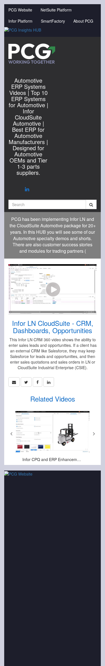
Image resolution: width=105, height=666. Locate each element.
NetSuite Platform (56, 10)
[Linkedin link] (27, 188)
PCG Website (20, 10)
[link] (26, 382)
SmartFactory (53, 21)
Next (94, 433)
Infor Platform (20, 21)
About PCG (83, 21)
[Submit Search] (91, 204)
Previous (11, 433)
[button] (14, 382)
